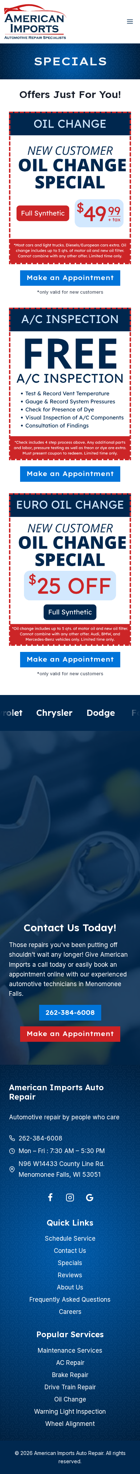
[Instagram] (70, 1197)
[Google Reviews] (89, 1197)
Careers (70, 1311)
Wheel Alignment (70, 1423)
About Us (70, 1287)
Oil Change (70, 1399)
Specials (70, 1263)
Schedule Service (70, 1238)
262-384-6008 (40, 1138)
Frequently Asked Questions (70, 1299)
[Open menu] (129, 21)
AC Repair (70, 1362)
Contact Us (70, 1250)
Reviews (70, 1275)
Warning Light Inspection (70, 1411)
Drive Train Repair (70, 1387)
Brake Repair (70, 1375)
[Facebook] (50, 1197)
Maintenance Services (70, 1350)
